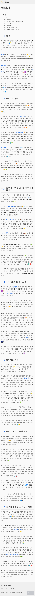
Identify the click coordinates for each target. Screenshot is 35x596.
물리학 (15, 287)
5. (4, 360)
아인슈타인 (10, 293)
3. (4, 189)
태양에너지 (19, 132)
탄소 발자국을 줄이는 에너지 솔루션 (13, 21)
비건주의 (15, 554)
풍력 (20, 529)
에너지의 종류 (7, 19)
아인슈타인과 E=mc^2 (9, 23)
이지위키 (7, 2)
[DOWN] (32, 593)
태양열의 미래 (7, 25)
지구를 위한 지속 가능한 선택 (11, 29)
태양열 (16, 529)
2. (4, 98)
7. (4, 507)
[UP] (28, 593)
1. (4, 36)
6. (4, 431)
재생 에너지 (11, 206)
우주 (27, 338)
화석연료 (4, 65)
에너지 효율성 (10, 220)
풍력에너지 (4, 148)
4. (4, 282)
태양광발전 (25, 378)
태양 (2, 54)
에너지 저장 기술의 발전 (10, 27)
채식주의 (8, 554)
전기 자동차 (4, 233)
